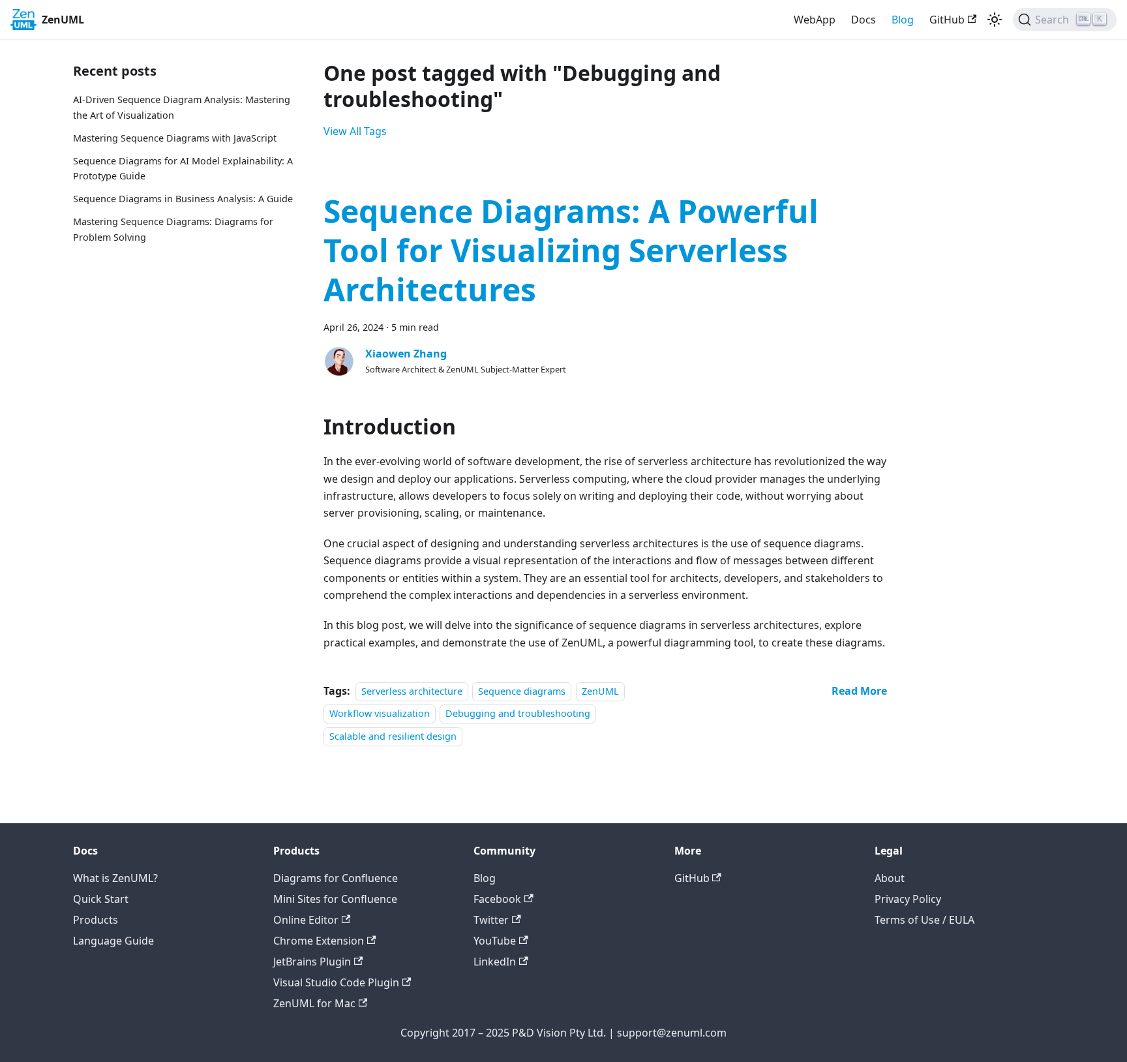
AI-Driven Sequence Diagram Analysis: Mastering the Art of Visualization (181, 107)
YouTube (494, 940)
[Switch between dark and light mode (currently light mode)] (994, 19)
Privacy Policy (908, 899)
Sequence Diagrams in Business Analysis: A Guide (183, 198)
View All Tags (355, 131)
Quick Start (100, 899)
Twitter (491, 920)
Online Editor (305, 920)
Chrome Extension (318, 940)
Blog (903, 19)
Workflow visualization (379, 713)
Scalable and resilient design (393, 736)
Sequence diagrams (521, 691)
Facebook (497, 899)
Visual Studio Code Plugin (336, 982)
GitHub (947, 19)
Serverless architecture (411, 691)
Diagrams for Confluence (335, 878)
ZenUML (600, 691)
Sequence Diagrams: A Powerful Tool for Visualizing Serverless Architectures (571, 250)
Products (95, 920)
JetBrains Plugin (312, 961)
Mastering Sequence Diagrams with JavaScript (175, 138)
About (890, 878)
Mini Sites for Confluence (335, 899)
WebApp (814, 19)
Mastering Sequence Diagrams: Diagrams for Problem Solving (173, 229)
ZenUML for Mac (314, 1003)
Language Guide (113, 940)
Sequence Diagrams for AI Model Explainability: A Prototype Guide (183, 169)
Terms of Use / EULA (924, 920)
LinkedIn (494, 961)
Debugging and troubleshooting (517, 713)
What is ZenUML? (115, 878)
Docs (863, 19)
